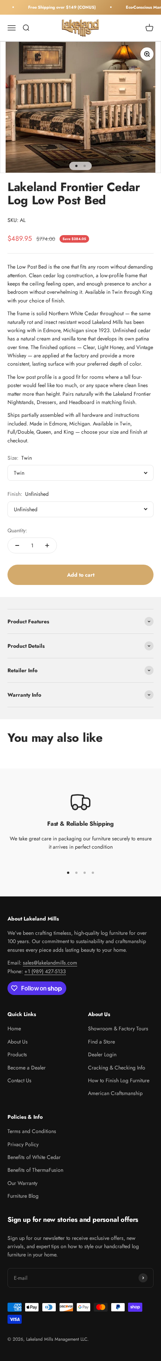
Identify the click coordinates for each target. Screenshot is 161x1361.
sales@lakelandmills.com (50, 962)
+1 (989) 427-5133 (45, 971)
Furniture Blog (23, 1196)
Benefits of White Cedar (34, 1157)
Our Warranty (22, 1183)
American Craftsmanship (115, 1093)
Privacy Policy (23, 1144)
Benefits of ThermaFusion (35, 1170)
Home (14, 1028)
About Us (17, 1041)
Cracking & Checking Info (116, 1067)
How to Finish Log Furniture (118, 1080)
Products (17, 1054)
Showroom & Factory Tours (118, 1028)
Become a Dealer (26, 1067)
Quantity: (17, 530)
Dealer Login (102, 1054)
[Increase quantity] (47, 545)
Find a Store (101, 1041)
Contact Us (19, 1080)
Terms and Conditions (31, 1131)
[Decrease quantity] (17, 545)
